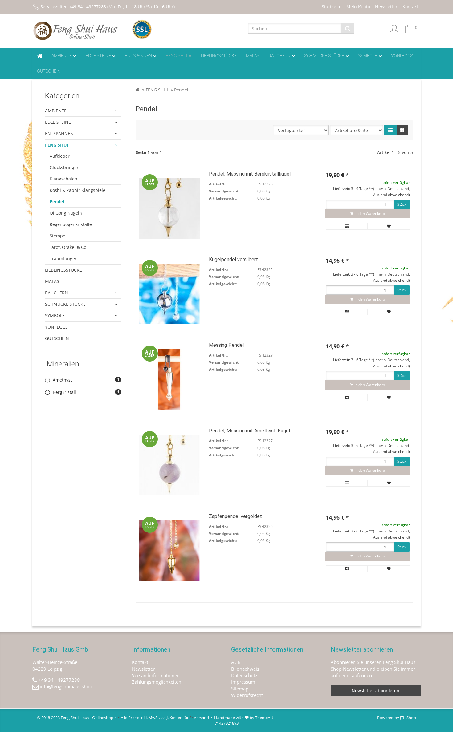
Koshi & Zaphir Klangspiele (77, 190)
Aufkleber (60, 156)
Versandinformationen (156, 675)
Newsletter (386, 7)
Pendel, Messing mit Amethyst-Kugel (249, 431)
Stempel (58, 236)
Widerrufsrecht (247, 695)
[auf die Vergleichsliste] (347, 226)
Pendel (57, 201)
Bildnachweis (245, 669)
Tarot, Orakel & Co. (69, 247)
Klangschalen (63, 179)
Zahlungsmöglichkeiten (156, 682)
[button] (390, 130)
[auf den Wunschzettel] (389, 226)
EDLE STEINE (98, 55)
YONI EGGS (402, 55)
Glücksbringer (64, 167)
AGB (236, 662)
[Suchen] (347, 28)
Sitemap (239, 688)
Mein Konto (358, 7)
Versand (201, 717)
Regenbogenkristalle (71, 224)
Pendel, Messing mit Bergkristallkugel (250, 174)
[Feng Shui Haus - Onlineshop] (77, 31)
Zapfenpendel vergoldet (235, 516)
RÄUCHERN (279, 55)
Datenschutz (244, 675)
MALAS (252, 55)
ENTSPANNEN (138, 55)
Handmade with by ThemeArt (243, 717)
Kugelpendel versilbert (233, 259)
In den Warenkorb (369, 213)
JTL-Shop (408, 717)
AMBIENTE (61, 55)
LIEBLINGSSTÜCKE (219, 55)
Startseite (331, 7)
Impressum (243, 682)
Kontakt (410, 7)
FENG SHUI (176, 55)
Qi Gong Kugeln (66, 213)
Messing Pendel (226, 345)
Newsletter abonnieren (375, 691)
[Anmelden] (394, 29)
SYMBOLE (367, 55)
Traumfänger (63, 258)
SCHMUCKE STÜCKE (324, 55)
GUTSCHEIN (48, 71)
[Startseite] (138, 90)
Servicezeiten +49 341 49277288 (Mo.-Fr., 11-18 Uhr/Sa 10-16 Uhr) (107, 7)
